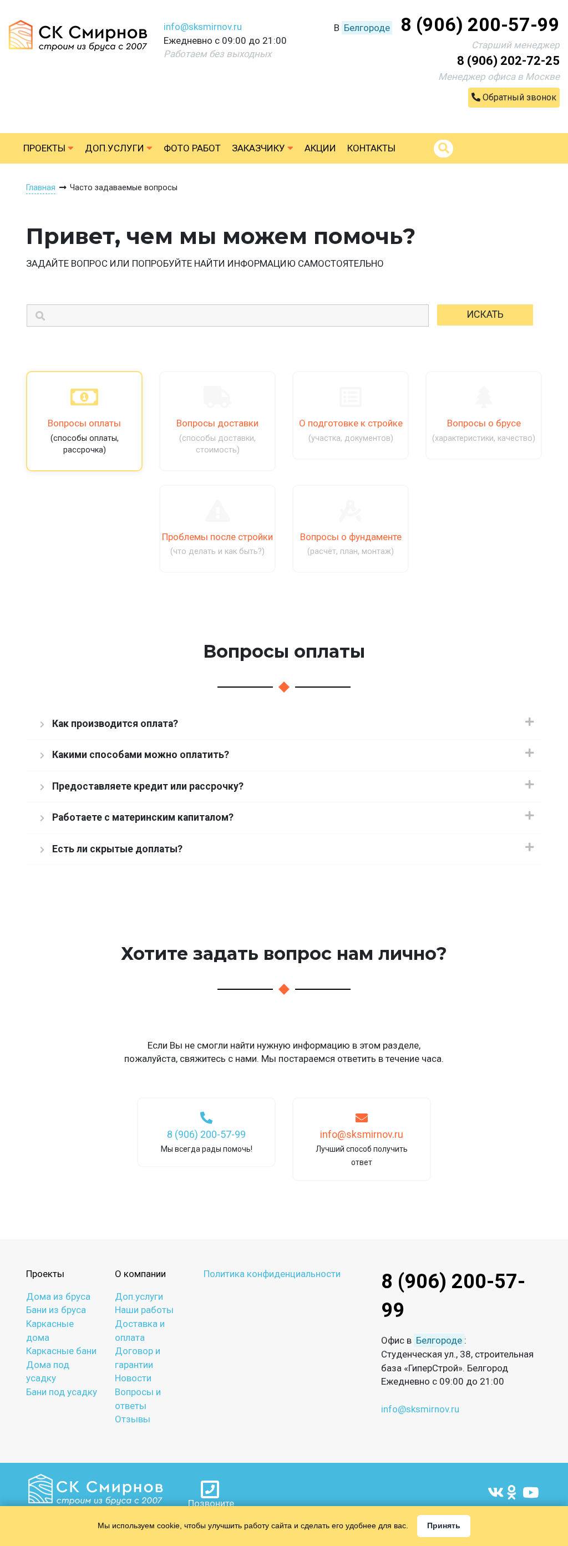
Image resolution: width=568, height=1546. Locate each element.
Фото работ (192, 148)
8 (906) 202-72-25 (508, 61)
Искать (485, 314)
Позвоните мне (211, 1503)
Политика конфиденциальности (272, 1273)
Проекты (45, 148)
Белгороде (367, 27)
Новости (133, 1378)
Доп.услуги (115, 148)
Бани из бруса (56, 1309)
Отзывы (132, 1419)
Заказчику (259, 148)
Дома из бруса (58, 1296)
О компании (140, 1273)
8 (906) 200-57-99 (480, 24)
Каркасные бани (61, 1350)
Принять (443, 1525)
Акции (320, 148)
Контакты (371, 148)
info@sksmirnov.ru (203, 26)
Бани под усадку (61, 1391)
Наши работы (144, 1309)
